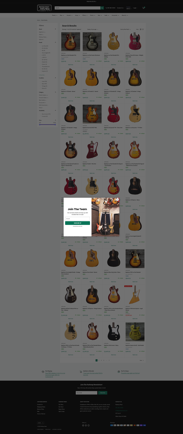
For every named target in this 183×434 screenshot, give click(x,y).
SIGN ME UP (77, 223)
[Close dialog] (117, 199)
